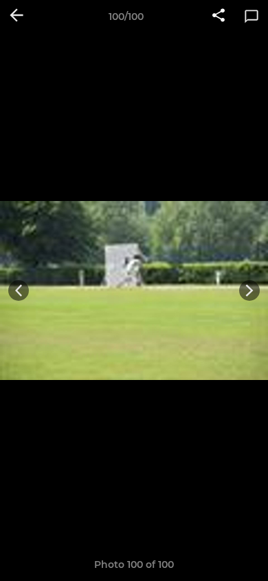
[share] (218, 16)
